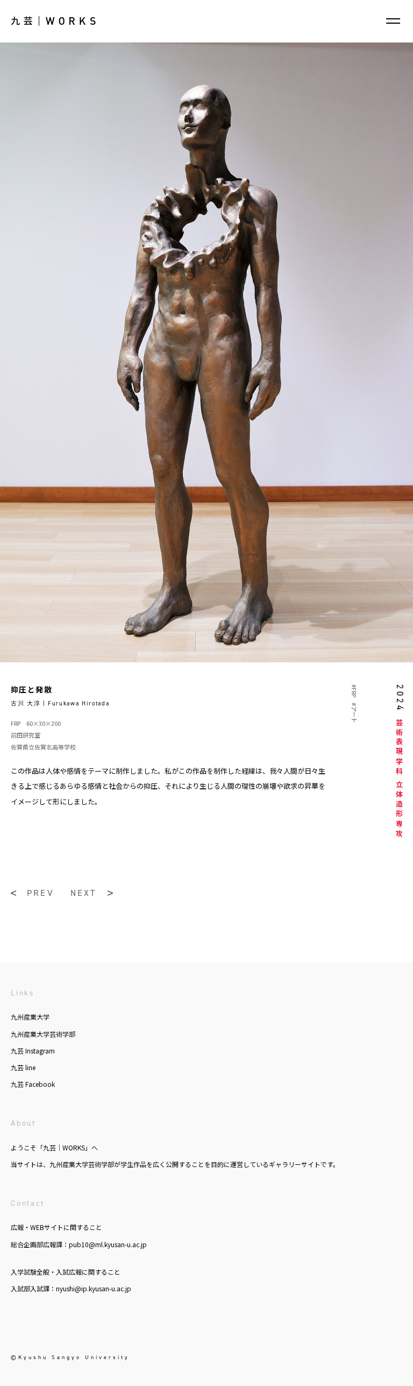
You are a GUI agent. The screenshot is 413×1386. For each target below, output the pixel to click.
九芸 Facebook (33, 1083)
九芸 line (23, 1067)
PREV (40, 893)
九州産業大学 (30, 1016)
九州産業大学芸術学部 (43, 1033)
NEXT (83, 893)
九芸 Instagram (33, 1050)
